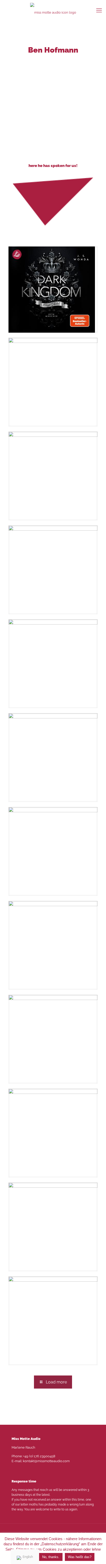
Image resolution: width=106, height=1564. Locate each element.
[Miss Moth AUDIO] (53, 12)
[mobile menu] (99, 10)
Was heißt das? (79, 1557)
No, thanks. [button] (50, 1557)
